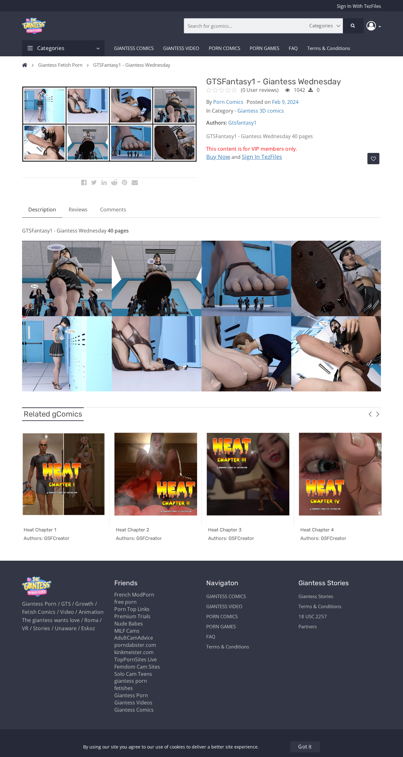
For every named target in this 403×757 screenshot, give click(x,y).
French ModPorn (134, 594)
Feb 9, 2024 (285, 101)
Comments (113, 209)
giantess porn (130, 680)
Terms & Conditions (328, 48)
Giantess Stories (315, 596)
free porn (125, 601)
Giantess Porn (131, 695)
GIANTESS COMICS (134, 48)
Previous (370, 413)
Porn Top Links (132, 609)
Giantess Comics (134, 709)
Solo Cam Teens (133, 673)
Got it (305, 746)
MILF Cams (126, 630)
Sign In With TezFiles (359, 6)
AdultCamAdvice (133, 637)
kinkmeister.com (134, 652)
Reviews (78, 209)
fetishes (123, 688)
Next (378, 413)
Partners (307, 626)
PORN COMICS (224, 48)
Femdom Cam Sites (137, 666)
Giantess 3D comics (260, 110)
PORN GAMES (264, 48)
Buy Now (218, 156)
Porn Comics (228, 101)
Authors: (216, 122)
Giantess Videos (133, 702)
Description (42, 209)
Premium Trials (132, 616)
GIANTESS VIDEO (181, 48)
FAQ (293, 48)
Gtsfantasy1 (242, 122)
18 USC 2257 (312, 616)
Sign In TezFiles (262, 156)
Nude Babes (128, 623)
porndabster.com (135, 645)
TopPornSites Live (135, 659)
